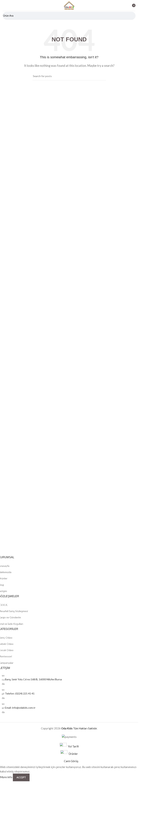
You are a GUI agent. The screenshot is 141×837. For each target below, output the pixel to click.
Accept (21, 777)
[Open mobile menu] (4, 5)
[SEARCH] (131, 15)
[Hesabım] (122, 5)
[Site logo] (69, 5)
